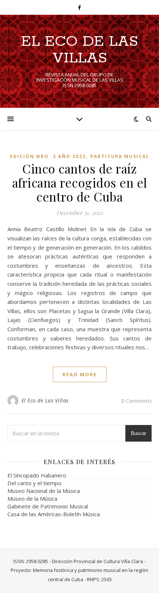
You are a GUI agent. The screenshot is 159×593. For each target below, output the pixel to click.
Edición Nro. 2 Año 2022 (48, 156)
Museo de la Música (32, 498)
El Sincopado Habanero (36, 475)
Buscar (138, 433)
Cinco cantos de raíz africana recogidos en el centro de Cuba (79, 182)
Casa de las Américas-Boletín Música (53, 514)
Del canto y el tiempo (34, 483)
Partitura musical (119, 156)
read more (79, 374)
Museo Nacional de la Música (43, 490)
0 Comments (136, 400)
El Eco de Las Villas (79, 49)
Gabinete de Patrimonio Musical (47, 506)
